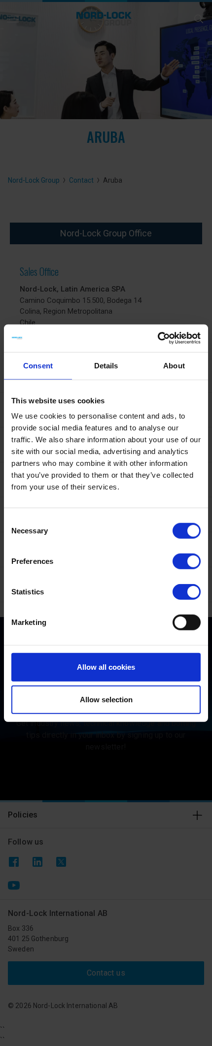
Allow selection (106, 699)
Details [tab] (106, 365)
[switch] (187, 561)
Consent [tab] (38, 365)
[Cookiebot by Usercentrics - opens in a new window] (157, 338)
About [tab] (174, 365)
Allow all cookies (106, 667)
